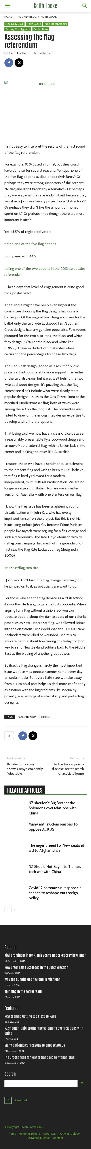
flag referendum (27, 716)
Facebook (21, 1100)
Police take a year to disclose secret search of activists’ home (68, 769)
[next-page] (14, 909)
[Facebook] (8, 62)
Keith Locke (49, 16)
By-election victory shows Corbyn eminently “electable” (25, 769)
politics (45, 716)
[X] (19, 62)
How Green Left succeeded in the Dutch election (36, 967)
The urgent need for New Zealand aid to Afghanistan (39, 1057)
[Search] (82, 1083)
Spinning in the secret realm (23, 991)
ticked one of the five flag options (30, 244)
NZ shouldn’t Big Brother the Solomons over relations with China (53, 808)
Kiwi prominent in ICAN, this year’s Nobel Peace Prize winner (44, 955)
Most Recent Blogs (56, 23)
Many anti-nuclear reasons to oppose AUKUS (34, 1045)
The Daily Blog (26, 16)
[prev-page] (7, 909)
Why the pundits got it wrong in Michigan (32, 979)
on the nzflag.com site (21, 568)
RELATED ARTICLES (24, 790)
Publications (41, 29)
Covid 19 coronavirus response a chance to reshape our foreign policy (55, 893)
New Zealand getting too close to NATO (30, 1016)
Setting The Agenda (18, 29)
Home (8, 16)
